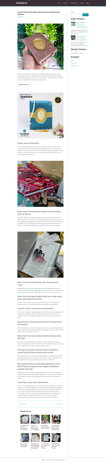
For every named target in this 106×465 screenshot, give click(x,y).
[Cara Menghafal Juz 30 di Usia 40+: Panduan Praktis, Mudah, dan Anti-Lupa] (73, 24)
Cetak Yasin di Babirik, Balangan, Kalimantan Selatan (45, 427)
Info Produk (74, 65)
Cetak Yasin (74, 63)
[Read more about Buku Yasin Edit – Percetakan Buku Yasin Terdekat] (24, 437)
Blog (87, 3)
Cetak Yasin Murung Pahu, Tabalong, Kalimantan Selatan (82, 38)
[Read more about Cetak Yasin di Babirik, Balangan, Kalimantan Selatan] (45, 419)
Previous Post (22, 404)
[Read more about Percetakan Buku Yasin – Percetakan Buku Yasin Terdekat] (56, 437)
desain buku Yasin (36, 302)
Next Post (60, 404)
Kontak (82, 3)
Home (59, 3)
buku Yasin (55, 152)
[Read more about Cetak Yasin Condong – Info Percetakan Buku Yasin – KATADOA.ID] (35, 419)
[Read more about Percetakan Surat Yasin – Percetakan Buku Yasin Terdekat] (45, 437)
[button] (67, 3)
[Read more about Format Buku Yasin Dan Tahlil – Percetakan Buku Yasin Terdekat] (24, 419)
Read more (76, 33)
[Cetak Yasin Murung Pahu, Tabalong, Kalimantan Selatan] (73, 37)
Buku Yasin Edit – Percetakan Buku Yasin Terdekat (24, 445)
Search (73, 12)
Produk (65, 3)
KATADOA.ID (21, 3)
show (30, 84)
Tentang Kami (74, 3)
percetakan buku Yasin (31, 288)
